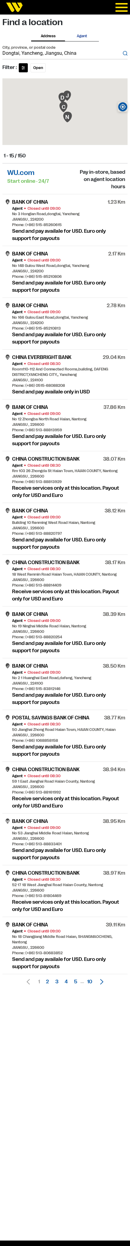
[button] (100, 982)
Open (38, 68)
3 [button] (56, 982)
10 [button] (89, 982)
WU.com (20, 172)
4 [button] (66, 982)
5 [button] (75, 982)
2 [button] (47, 982)
